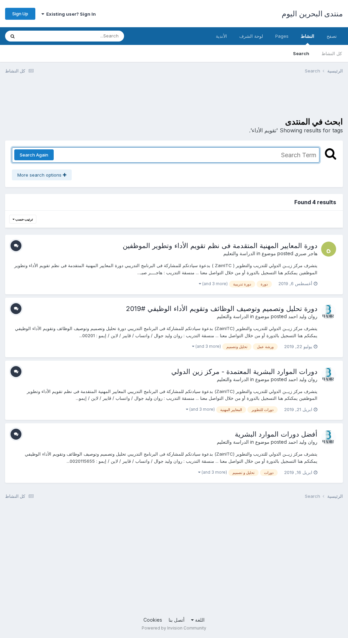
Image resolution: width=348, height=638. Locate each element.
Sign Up (20, 13)
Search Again (34, 155)
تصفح (332, 36)
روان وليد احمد (302, 316)
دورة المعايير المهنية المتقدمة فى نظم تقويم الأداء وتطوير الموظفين (220, 246)
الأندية (221, 36)
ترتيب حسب (24, 219)
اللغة (199, 620)
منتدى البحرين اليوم (312, 13)
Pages (282, 36)
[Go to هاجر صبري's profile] (328, 249)
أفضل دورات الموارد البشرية (276, 434)
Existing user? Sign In (70, 14)
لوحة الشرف (251, 36)
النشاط (307, 36)
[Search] (12, 36)
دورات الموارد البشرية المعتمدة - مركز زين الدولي (244, 371)
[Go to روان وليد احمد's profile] (328, 312)
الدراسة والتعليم (239, 253)
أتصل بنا (177, 620)
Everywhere (41, 35)
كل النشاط (331, 53)
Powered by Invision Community (174, 628)
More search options (40, 175)
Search (301, 53)
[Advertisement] (219, 99)
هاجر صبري (306, 253)
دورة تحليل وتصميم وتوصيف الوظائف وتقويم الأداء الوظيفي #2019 (221, 309)
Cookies (152, 620)
